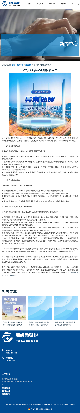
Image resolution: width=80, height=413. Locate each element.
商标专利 (64, 3)
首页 (30, 3)
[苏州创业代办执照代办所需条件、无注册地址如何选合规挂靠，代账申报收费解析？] (14, 308)
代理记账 (52, 3)
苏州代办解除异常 (11, 275)
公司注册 (40, 3)
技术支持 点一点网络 (68, 404)
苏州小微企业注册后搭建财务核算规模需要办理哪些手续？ (65, 323)
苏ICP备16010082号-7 (51, 404)
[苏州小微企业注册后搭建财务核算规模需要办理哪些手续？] (66, 308)
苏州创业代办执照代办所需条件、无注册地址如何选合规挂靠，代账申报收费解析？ (12, 323)
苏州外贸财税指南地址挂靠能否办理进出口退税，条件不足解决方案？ (39, 323)
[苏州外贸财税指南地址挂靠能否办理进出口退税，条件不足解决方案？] (40, 308)
